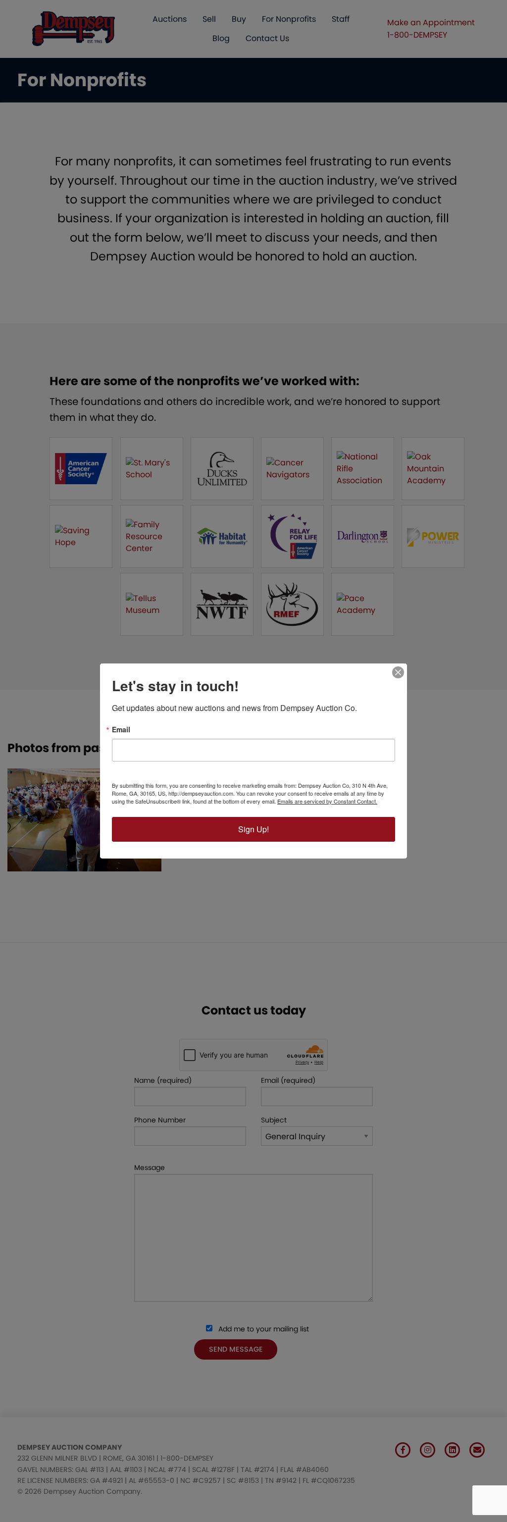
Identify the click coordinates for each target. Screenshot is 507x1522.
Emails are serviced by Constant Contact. (327, 801)
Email (121, 729)
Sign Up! (253, 829)
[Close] (398, 672)
